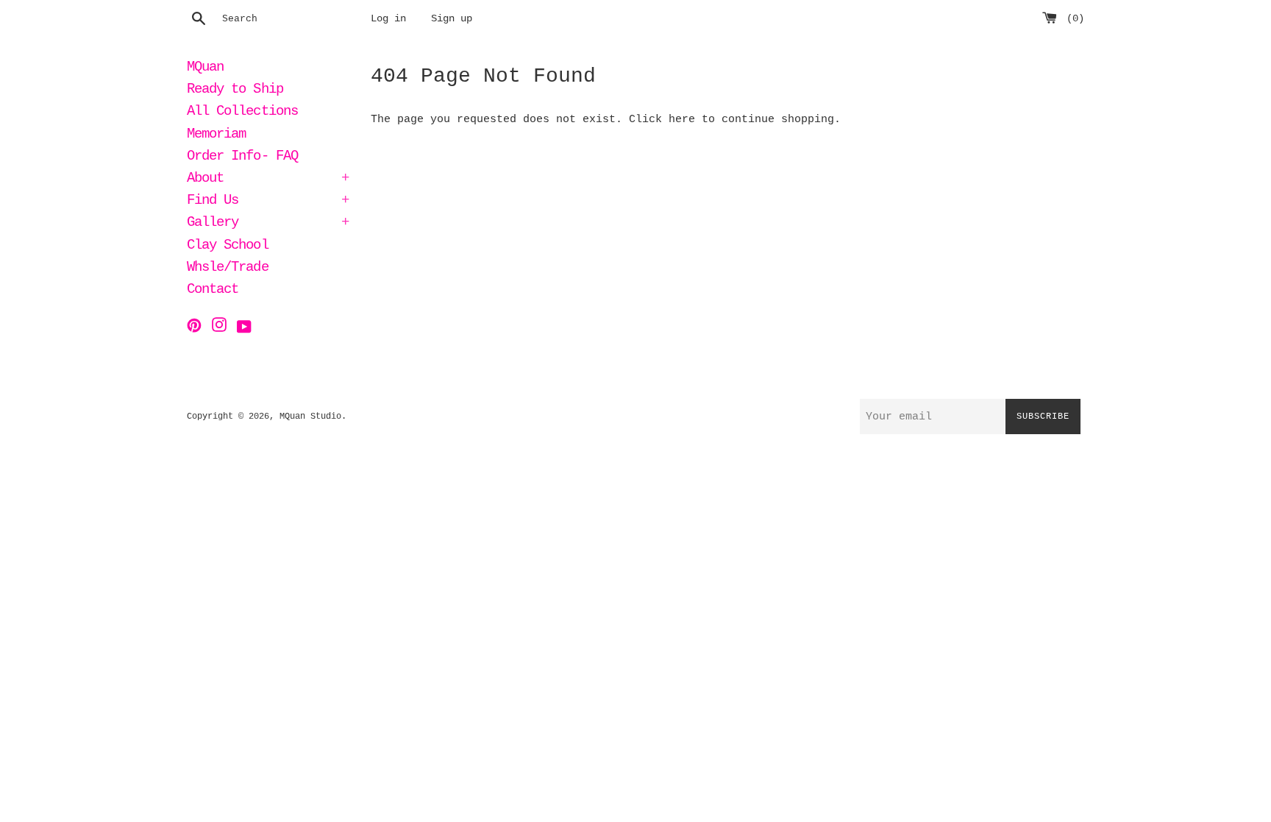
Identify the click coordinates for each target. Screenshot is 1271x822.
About (268, 179)
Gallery (268, 223)
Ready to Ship (235, 90)
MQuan (205, 68)
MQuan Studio (310, 416)
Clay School (227, 246)
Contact (212, 290)
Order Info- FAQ (242, 157)
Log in (388, 18)
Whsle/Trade (227, 268)
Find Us (268, 201)
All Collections (242, 112)
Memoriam (216, 135)
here (682, 119)
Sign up (451, 18)
